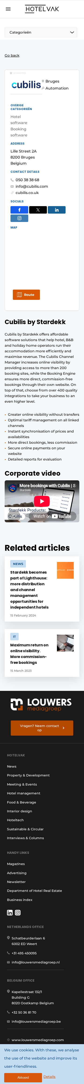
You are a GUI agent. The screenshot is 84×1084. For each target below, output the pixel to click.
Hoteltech (15, 820)
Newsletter (16, 882)
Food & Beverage (21, 802)
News (11, 766)
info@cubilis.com (32, 186)
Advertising (17, 873)
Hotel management (23, 793)
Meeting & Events (22, 784)
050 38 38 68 (27, 180)
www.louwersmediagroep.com (38, 1040)
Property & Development (28, 775)
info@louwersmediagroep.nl (36, 962)
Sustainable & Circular (25, 829)
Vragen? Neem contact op (39, 728)
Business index (19, 900)
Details (49, 1076)
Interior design (19, 811)
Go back (12, 55)
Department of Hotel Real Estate (34, 891)
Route (29, 295)
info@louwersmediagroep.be (36, 1021)
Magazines (16, 864)
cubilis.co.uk (27, 192)
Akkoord (23, 1077)
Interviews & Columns (25, 838)
